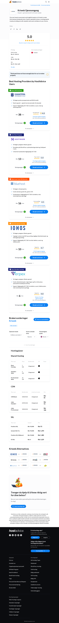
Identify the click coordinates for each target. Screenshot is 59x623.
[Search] (46, 2)
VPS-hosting (34, 575)
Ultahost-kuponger (14, 612)
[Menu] (48, 2)
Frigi (10, 578)
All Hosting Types (35, 560)
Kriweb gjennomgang (28, 10)
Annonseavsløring (45, 5)
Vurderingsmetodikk (35, 5)
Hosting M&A (39, 551)
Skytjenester (34, 581)
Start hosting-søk (19, 506)
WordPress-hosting (36, 566)
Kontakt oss (12, 563)
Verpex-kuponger (13, 615)
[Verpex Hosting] (18, 274)
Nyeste (30, 336)
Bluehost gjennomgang (39, 205)
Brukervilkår (12, 587)
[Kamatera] (18, 95)
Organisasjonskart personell (16, 566)
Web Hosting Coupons (15, 599)
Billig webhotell (35, 572)
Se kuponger (20, 123)
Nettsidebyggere (35, 590)
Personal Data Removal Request (17, 581)
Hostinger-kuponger (14, 608)
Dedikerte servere (35, 584)
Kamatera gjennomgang (39, 116)
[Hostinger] (18, 139)
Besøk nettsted (38, 123)
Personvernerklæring (14, 584)
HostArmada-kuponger (15, 605)
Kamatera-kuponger (14, 602)
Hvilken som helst (16, 335)
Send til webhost (13, 572)
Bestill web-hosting (14, 575)
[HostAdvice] (15, 2)
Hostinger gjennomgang (39, 161)
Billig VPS (33, 578)
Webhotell (33, 563)
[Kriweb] (13, 12)
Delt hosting (34, 569)
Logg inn (45, 537)
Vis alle (13, 67)
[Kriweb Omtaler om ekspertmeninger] (11, 29)
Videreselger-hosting (36, 587)
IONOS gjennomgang (39, 251)
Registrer (35, 537)
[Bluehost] (18, 183)
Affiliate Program (13, 569)
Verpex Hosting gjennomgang (39, 297)
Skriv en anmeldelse (42, 319)
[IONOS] (18, 228)
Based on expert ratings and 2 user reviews (29, 43)
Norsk (44, 336)
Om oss (11, 560)
